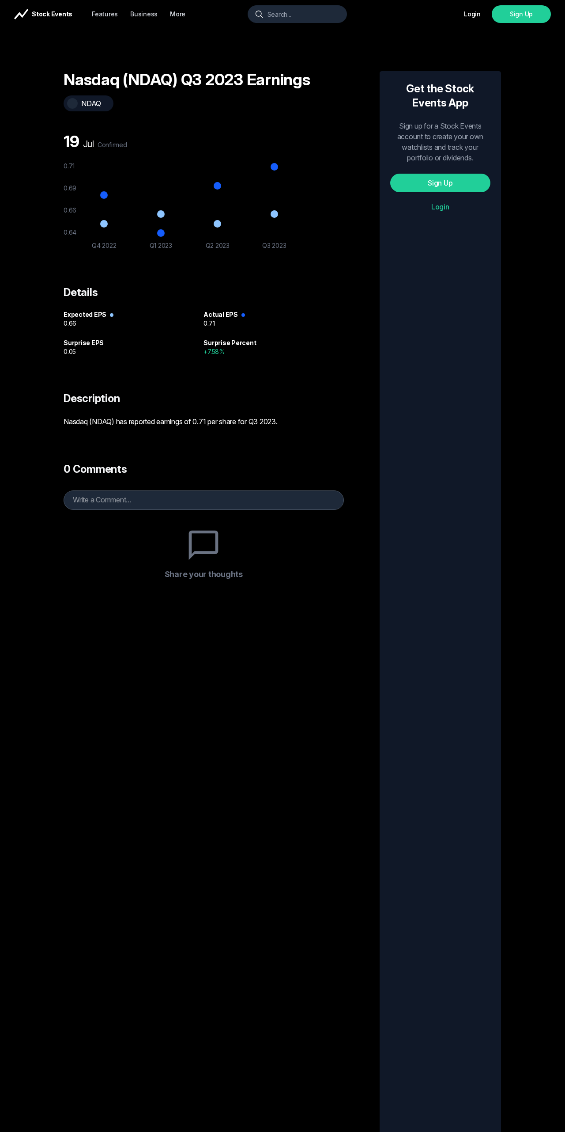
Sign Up (521, 14)
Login (440, 206)
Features (105, 14)
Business (144, 14)
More (177, 14)
